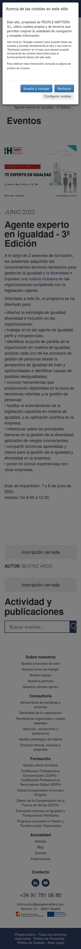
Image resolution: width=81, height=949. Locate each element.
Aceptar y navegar (36, 88)
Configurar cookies (57, 96)
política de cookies (18, 68)
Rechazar (64, 88)
